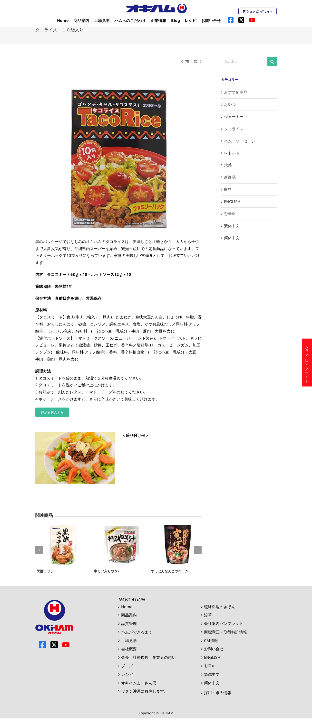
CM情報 (211, 640)
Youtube (65, 644)
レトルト (232, 153)
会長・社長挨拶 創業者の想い (148, 657)
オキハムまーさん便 (138, 683)
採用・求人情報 (217, 692)
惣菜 (228, 165)
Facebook (42, 644)
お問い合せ (214, 648)
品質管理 (129, 623)
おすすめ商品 (235, 92)
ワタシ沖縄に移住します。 (144, 691)
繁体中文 (232, 225)
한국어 (230, 213)
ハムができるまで (136, 632)
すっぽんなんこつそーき (168, 571)
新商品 (230, 177)
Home (126, 606)
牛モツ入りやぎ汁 (106, 571)
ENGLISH (232, 201)
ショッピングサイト (259, 11)
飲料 (228, 189)
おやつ (230, 104)
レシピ (127, 674)
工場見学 (129, 640)
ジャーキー (234, 116)
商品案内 (129, 615)
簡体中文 (232, 238)
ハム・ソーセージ (239, 141)
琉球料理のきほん (219, 606)
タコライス (234, 128)
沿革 (208, 615)
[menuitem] (63, 20)
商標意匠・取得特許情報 (225, 632)
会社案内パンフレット (223, 623)
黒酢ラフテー (45, 571)
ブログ (127, 666)
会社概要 (129, 648)
